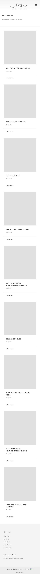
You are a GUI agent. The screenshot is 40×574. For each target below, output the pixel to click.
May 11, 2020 (9, 232)
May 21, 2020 (9, 124)
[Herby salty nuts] (20, 318)
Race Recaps (7, 545)
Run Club (6, 542)
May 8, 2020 (8, 288)
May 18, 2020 (9, 178)
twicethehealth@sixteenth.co (13, 558)
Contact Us (7, 548)
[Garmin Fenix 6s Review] (20, 101)
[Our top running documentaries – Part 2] (20, 262)
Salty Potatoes (12, 175)
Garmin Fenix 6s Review (16, 122)
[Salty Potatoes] (20, 155)
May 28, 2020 (9, 71)
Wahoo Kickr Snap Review (17, 229)
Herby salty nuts (13, 339)
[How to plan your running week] (20, 372)
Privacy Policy (20, 572)
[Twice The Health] (20, 4)
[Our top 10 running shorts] (20, 47)
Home (12, 24)
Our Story (6, 536)
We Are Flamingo (25, 569)
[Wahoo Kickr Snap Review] (20, 208)
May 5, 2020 (8, 398)
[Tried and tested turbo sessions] (20, 484)
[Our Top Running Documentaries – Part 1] (20, 428)
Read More (10, 78)
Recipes (6, 539)
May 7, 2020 (8, 342)
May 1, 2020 (8, 454)
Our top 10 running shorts (18, 68)
